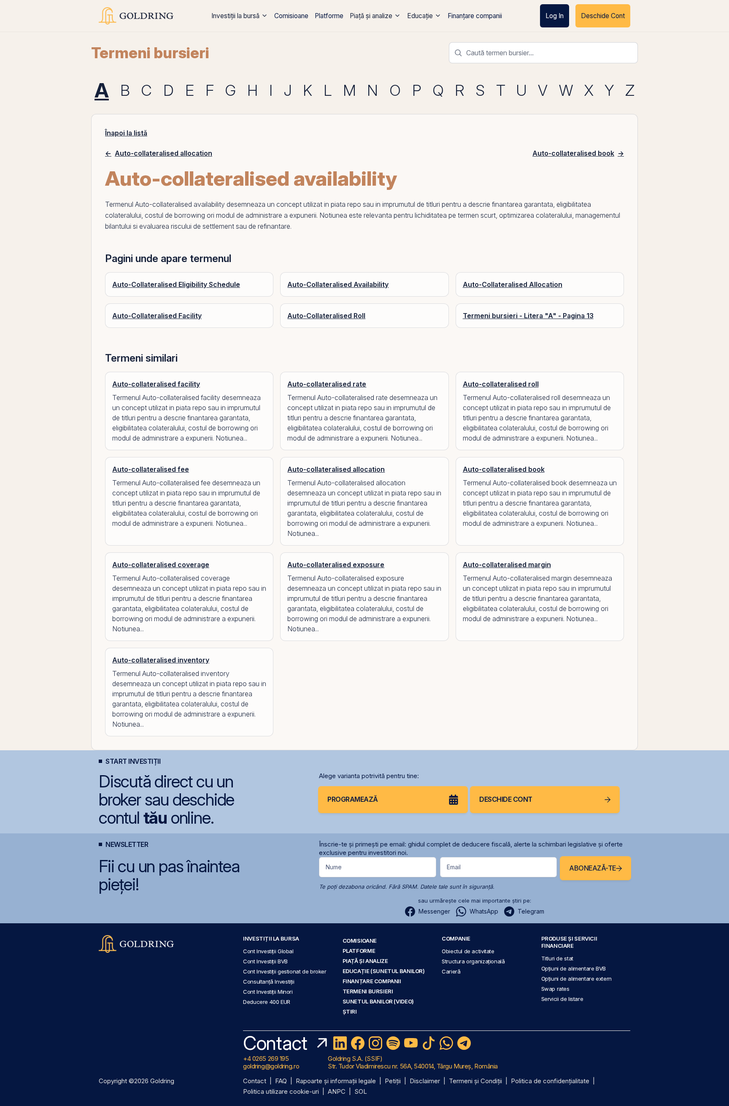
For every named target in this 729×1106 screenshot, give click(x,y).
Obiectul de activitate (468, 951)
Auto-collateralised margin (507, 564)
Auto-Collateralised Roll (326, 315)
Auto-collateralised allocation (336, 469)
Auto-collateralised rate (326, 384)
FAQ (281, 1081)
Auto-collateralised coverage (160, 564)
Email (454, 867)
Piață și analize (371, 15)
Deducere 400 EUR (266, 1001)
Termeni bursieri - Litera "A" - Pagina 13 (528, 315)
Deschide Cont (603, 16)
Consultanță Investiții (268, 981)
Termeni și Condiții (475, 1081)
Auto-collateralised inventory (160, 660)
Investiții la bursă (235, 15)
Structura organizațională (473, 961)
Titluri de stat (557, 958)
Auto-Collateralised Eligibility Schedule (176, 284)
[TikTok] (428, 1043)
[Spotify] (393, 1043)
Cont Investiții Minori (268, 991)
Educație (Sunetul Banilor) (384, 971)
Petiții (393, 1081)
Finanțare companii (475, 16)
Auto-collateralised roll (501, 384)
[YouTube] (411, 1043)
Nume (334, 867)
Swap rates (555, 988)
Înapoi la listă (126, 133)
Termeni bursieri (150, 52)
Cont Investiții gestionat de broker (285, 971)
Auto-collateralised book (504, 469)
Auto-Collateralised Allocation (512, 284)
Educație (420, 15)
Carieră (451, 971)
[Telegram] (464, 1043)
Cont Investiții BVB (265, 961)
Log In (554, 16)
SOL (360, 1091)
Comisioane (291, 16)
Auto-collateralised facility (156, 384)
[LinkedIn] (340, 1043)
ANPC (337, 1091)
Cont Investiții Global (268, 951)
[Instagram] (375, 1043)
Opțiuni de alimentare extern (576, 978)
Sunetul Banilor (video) (378, 1001)
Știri (350, 1011)
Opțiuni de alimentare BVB (573, 968)
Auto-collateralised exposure (335, 564)
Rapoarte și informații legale (336, 1081)
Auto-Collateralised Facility (157, 315)
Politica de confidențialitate (550, 1081)
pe (452, 215)
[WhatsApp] (446, 1043)
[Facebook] (357, 1043)
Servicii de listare (562, 998)
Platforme (329, 16)
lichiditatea (431, 215)
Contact (254, 1081)
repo (354, 204)
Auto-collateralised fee (150, 469)
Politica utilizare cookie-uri (281, 1091)
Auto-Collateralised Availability (338, 284)
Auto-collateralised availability (180, 204)
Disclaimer (425, 1081)
